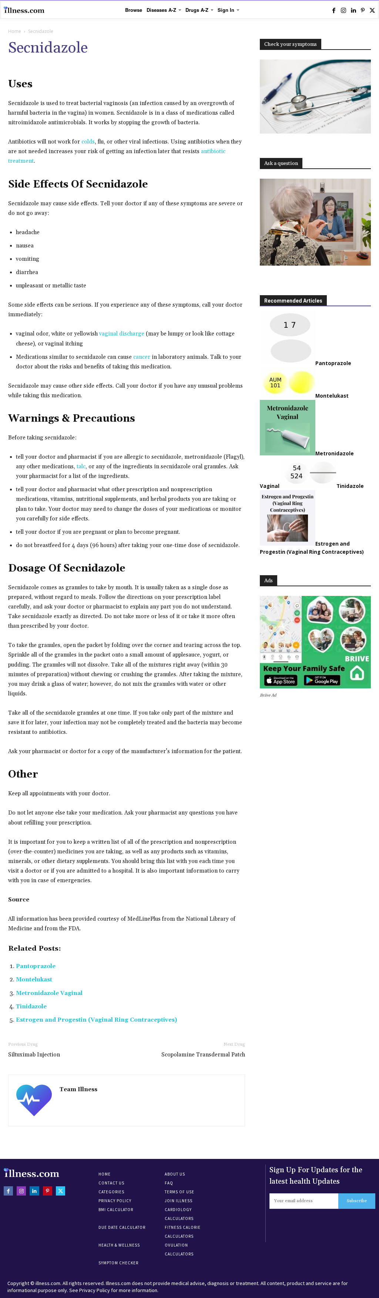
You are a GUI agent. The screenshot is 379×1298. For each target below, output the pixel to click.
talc (81, 466)
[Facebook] (334, 10)
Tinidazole (31, 1006)
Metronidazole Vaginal (49, 993)
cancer (141, 357)
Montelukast (34, 979)
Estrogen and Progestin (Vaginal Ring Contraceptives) (96, 1020)
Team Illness (78, 1089)
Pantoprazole (36, 966)
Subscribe (357, 1201)
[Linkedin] (353, 10)
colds (88, 141)
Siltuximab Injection (34, 1054)
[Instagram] (343, 10)
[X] (372, 10)
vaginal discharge (122, 333)
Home (14, 31)
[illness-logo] (24, 10)
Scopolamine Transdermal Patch (203, 1054)
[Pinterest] (363, 10)
